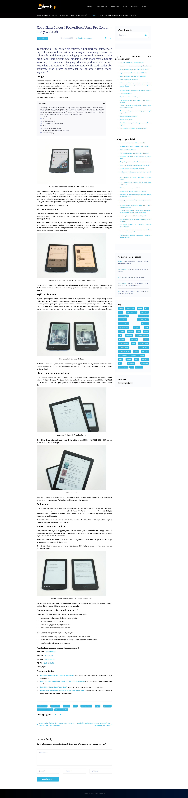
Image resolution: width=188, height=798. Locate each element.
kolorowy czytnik (143, 343)
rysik (131, 367)
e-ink (146, 328)
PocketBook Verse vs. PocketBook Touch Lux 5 (57, 675)
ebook (138, 331)
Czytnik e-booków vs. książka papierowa (132, 97)
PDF (120, 363)
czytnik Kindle (122, 320)
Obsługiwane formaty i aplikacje (53, 123)
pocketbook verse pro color (45, 710)
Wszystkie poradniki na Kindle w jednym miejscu (134, 153)
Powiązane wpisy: (48, 133)
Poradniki (134, 6)
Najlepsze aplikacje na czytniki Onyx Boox (132, 168)
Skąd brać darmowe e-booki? (128, 116)
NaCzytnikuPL (50, 659)
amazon (121, 308)
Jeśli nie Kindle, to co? (126, 119)
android (140, 308)
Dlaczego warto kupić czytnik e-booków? (132, 62)
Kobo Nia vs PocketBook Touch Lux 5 (53, 687)
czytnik (120, 312)
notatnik (129, 359)
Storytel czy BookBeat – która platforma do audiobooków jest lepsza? (133, 284)
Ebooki (144, 6)
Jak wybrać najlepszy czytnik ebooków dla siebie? (134, 69)
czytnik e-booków (131, 312)
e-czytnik (136, 328)
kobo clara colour (86, 706)
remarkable (144, 363)
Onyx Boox (145, 359)
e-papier (130, 331)
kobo (75, 706)
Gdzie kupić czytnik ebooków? (129, 79)
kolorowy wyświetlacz (124, 351)
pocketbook (107, 706)
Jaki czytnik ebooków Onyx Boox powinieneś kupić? (135, 165)
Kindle (146, 339)
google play (134, 339)
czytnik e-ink (144, 312)
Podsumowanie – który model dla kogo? (56, 130)
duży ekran (145, 324)
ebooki (146, 331)
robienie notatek (123, 367)
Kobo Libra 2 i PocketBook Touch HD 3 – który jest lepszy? (62, 681)
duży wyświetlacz (123, 328)
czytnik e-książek (123, 316)
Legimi (97, 706)
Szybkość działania (49, 121)
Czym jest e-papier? (126, 93)
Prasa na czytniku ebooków (128, 150)
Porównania (115, 6)
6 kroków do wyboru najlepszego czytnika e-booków (135, 66)
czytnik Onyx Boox (143, 320)
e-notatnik (121, 331)
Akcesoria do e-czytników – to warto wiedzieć (133, 128)
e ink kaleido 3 (55, 706)
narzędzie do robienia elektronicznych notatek (131, 355)
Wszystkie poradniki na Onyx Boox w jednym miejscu (135, 162)
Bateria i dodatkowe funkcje (52, 128)
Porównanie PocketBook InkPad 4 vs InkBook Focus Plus (62, 690)
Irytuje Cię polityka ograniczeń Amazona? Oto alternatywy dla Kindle (93, 724)
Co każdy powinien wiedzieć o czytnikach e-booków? (135, 90)
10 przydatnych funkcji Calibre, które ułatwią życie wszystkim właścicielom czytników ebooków (135, 211)
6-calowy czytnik (42, 706)
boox (146, 308)
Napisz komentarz (85, 38)
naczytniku (49, 655)
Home (94, 15)
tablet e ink (139, 367)
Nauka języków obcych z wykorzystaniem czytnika (134, 146)
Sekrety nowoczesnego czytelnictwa (130, 188)
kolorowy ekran (143, 347)
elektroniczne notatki (142, 335)
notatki (120, 359)
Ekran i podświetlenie (49, 119)
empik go (66, 706)
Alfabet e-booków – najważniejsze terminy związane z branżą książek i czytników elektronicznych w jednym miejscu (135, 85)
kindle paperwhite (123, 343)
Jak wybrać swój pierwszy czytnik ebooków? (133, 76)
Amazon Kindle (130, 308)
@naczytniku (50, 652)
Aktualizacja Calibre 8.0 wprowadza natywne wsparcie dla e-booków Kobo (56, 724)
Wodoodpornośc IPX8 (61, 710)
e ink (120, 335)
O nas (125, 6)
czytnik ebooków (143, 316)
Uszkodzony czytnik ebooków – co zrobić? (132, 143)
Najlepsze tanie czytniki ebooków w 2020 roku (133, 73)
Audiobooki (46, 126)
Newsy (89, 6)
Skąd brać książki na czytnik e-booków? (133, 277)
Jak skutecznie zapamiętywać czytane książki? (133, 191)
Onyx (136, 359)
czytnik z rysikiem (123, 324)
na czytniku (145, 351)
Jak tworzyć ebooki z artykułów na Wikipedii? (133, 216)
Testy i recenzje (101, 6)
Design (45, 116)
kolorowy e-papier (123, 347)
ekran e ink (129, 335)
